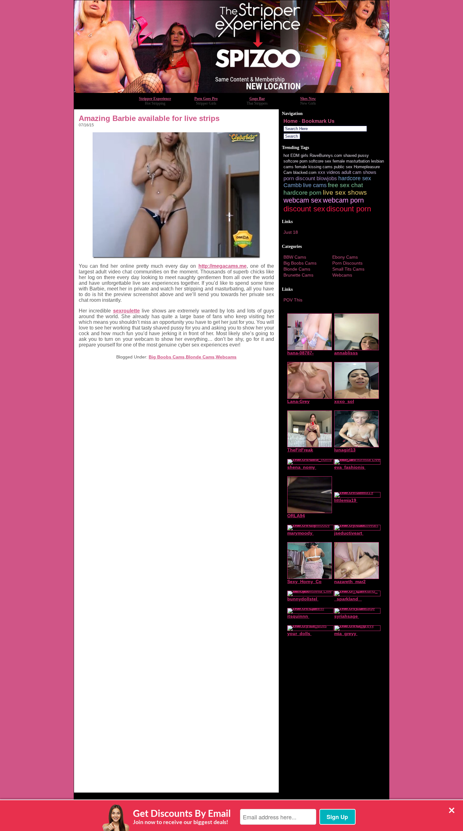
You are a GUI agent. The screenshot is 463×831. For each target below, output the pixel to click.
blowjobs (327, 178)
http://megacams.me (222, 266)
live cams (315, 185)
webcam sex (302, 200)
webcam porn (343, 200)
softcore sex (320, 161)
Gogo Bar (257, 98)
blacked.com (305, 172)
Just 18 (290, 232)
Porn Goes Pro (206, 98)
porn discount (299, 178)
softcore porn (295, 161)
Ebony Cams (345, 257)
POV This (292, 299)
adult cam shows (358, 172)
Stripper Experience (155, 98)
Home (290, 121)
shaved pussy (356, 155)
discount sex (304, 208)
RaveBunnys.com (326, 155)
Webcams (226, 356)
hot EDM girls (295, 155)
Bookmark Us (318, 121)
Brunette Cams (298, 275)
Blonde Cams (200, 356)
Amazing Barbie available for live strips (149, 118)
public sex (343, 166)
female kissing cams (314, 166)
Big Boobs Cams (167, 356)
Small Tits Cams (348, 269)
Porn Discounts (347, 263)
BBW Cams (294, 257)
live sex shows (345, 192)
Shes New (308, 98)
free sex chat (345, 185)
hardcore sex (354, 178)
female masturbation (351, 161)
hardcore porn (302, 192)
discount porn (348, 208)
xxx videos (329, 172)
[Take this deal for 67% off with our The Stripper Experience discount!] (231, 91)
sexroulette (126, 310)
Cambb (292, 185)
